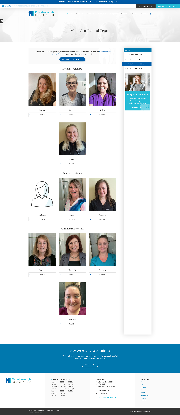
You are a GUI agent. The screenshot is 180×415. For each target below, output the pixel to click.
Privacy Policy (50, 410)
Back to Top (38, 412)
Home (142, 382)
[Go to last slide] (33, 2)
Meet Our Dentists (133, 59)
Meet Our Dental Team (134, 64)
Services (78, 14)
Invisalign (101, 14)
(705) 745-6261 (101, 393)
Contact (143, 14)
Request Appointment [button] (167, 6)
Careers (134, 14)
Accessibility (41, 410)
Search (58, 410)
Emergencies (114, 14)
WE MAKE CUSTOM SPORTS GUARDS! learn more (90, 2)
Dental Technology (133, 68)
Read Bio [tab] (42, 115)
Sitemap (30, 412)
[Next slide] (146, 2)
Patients (124, 14)
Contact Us (89, 365)
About (68, 14)
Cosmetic (89, 14)
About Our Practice (133, 54)
